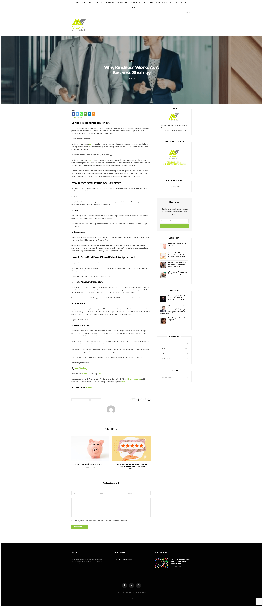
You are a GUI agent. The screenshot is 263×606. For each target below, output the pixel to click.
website (100, 374)
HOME (77, 2)
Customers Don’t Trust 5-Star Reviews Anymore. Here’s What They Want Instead (131, 466)
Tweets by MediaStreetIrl (122, 559)
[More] (93, 114)
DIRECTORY (86, 2)
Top (132, 599)
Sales (163, 353)
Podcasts (110, 2)
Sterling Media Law (134, 379)
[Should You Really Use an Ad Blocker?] (90, 448)
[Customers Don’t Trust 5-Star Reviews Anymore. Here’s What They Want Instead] (131, 448)
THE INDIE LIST (135, 2)
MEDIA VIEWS (122, 2)
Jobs (163, 343)
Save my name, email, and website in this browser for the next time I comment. (100, 521)
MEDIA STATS (160, 2)
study (90, 160)
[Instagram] (138, 585)
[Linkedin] (89, 114)
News (131, 61)
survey (91, 144)
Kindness (95, 400)
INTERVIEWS (98, 2)
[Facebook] (73, 114)
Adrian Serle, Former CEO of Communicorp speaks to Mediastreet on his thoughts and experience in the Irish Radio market (173, 310)
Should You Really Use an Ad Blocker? (90, 464)
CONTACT (131, 7)
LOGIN (183, 2)
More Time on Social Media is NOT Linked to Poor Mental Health (180, 561)
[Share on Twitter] (62, 123)
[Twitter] (77, 114)
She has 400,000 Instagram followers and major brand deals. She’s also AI (177, 264)
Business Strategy (80, 400)
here (123, 382)
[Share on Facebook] (62, 117)
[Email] (62, 133)
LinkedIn (84, 374)
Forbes (89, 387)
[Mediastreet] (79, 25)
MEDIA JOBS (148, 2)
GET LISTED (174, 2)
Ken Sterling (78, 117)
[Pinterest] (62, 128)
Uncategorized (166, 358)
